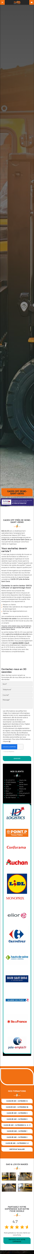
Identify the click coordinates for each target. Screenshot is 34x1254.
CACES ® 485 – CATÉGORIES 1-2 (17, 1143)
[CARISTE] (9, 1187)
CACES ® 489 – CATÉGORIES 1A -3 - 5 (17, 1125)
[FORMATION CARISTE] (25, 1187)
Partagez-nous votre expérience (17, 1240)
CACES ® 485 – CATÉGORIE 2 (17, 1137)
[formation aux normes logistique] (9, 1176)
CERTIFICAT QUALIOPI (17, 1149)
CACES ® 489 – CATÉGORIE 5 (17, 1119)
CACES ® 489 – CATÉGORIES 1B (17, 1107)
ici (9, 741)
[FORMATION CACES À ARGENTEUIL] (25, 1176)
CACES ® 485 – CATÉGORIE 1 (17, 1131)
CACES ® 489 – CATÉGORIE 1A (17, 1101)
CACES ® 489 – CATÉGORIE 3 (17, 1113)
